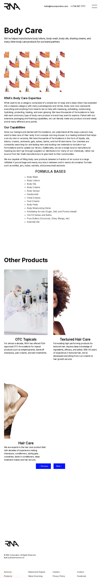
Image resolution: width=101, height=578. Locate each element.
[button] (94, 6)
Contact (80, 572)
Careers (56, 572)
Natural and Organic (36, 572)
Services (8, 572)
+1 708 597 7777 (77, 6)
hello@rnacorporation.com (56, 6)
